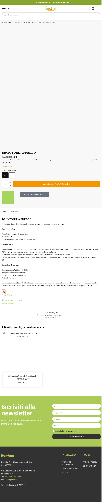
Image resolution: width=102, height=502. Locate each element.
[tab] (5, 211)
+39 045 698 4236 (13, 477)
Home (4, 22)
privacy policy (70, 431)
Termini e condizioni (67, 463)
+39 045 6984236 (44, 2)
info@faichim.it (63, 2)
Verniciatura (12, 22)
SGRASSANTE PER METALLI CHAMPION (22, 377)
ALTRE (55, 318)
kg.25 (12, 175)
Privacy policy (90, 462)
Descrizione (14, 211)
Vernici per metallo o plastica (27, 22)
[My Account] (93, 8)
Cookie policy (89, 466)
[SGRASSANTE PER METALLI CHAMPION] (22, 352)
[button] (10, 182)
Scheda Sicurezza (8, 303)
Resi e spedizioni (70, 468)
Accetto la (65, 431)
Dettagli (4, 211)
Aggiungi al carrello (56, 184)
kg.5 (4, 175)
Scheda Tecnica (7, 295)
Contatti (66, 472)
